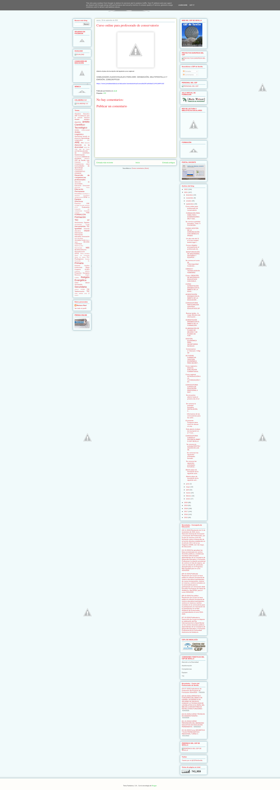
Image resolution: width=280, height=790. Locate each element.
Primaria (79, 263)
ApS (88, 140)
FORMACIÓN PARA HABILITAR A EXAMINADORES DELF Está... (193, 215)
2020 (186, 502)
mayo (188, 487)
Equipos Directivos (79, 200)
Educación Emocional (82, 185)
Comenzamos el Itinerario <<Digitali (193, 351)
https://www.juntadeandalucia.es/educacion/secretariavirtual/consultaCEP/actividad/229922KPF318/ (130, 84)
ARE (104, 93)
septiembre (190, 204)
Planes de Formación (82, 255)
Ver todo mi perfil (80, 308)
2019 (186, 505)
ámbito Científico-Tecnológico (82, 124)
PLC (88, 257)
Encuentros (78, 193)
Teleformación (79, 291)
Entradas (187, 71)
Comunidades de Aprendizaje (82, 167)
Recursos (78, 275)
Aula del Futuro (84, 149)
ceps (87, 160)
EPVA (85, 197)
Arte (82, 143)
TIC (88, 291)
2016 (186, 514)
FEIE (87, 213)
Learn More (182, 5)
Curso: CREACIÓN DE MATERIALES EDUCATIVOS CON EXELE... (192, 278)
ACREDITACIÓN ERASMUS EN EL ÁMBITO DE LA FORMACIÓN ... (192, 322)
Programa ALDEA (82, 269)
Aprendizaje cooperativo (82, 139)
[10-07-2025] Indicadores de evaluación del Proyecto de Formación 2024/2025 (191, 690)
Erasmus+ (78, 203)
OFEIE (77, 253)
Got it (192, 5)
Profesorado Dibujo (82, 267)
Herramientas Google (82, 224)
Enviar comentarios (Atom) (140, 168)
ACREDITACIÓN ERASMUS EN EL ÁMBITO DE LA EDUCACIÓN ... (192, 297)
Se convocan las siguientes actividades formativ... (192, 455)
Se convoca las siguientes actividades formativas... (191, 464)
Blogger (154, 786)
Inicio (138, 163)
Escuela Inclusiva (84, 205)
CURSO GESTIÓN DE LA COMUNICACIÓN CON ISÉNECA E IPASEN (192, 231)
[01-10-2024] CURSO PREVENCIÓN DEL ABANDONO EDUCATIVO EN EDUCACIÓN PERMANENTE (193, 723)
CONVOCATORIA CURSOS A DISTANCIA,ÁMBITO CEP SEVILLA (193, 438)
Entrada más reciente (104, 163)
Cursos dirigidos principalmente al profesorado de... (192, 247)
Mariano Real (82, 305)
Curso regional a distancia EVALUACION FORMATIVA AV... (192, 368)
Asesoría (87, 142)
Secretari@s (78, 284)
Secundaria (81, 286)
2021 (186, 192)
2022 (186, 189)
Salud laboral (82, 282)
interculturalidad (79, 238)
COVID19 (78, 173)
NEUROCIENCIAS (80, 250)
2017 (186, 511)
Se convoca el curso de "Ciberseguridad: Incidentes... (193, 263)
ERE (88, 203)
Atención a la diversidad (82, 146)
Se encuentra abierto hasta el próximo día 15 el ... (192, 397)
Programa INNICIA (82, 271)
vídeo (76, 293)
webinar (81, 293)
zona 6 (76, 295)
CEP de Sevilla (80, 160)
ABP (76, 116)
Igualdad (78, 229)
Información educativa (79, 235)
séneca (77, 289)
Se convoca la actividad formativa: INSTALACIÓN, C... (192, 407)
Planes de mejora (80, 257)
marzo (188, 493)
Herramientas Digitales (82, 222)
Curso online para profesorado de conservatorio (192, 208)
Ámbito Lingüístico (79, 133)
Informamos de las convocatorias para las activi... (193, 416)
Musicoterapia (78, 248)
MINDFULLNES (79, 245)
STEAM (83, 289)
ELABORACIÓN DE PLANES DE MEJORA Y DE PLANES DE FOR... (192, 332)
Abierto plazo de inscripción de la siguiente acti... (192, 478)
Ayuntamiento (78, 156)
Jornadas (78, 240)
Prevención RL (82, 261)
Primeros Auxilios (82, 265)
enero (188, 499)
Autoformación (80, 155)
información (79, 233)
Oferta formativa (85, 253)
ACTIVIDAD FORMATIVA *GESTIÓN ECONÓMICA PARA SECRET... (192, 359)
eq (88, 197)
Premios (87, 259)
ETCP (76, 207)
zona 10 (86, 293)
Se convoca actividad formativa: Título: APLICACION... (193, 223)
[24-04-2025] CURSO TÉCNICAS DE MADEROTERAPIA (193, 715)
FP (88, 220)
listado (83, 240)
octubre (189, 201)
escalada (77, 205)
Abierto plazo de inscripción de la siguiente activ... (192, 471)
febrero (189, 496)
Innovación (85, 236)
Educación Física (82, 187)
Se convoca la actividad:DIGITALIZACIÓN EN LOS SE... (193, 447)
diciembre (189, 195)
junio (188, 484)
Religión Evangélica (82, 279)
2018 (186, 508)
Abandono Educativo (82, 114)
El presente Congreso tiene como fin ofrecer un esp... (192, 423)
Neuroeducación (80, 251)
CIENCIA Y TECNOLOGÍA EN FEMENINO (193, 270)
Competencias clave (82, 164)
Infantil (86, 231)
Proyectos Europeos (82, 273)
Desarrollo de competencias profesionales (82, 177)
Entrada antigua (168, 163)
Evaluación (85, 207)
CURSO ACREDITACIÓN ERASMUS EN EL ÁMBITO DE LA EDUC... (192, 287)
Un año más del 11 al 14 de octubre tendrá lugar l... (192, 240)
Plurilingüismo (79, 259)
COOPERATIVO (80, 171)
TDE (88, 289)
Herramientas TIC (82, 226)
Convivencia (78, 169)
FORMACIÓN (80, 215)
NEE (87, 248)
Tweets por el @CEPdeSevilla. (192, 760)
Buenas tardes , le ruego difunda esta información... (193, 315)
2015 (186, 517)
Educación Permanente (79, 190)
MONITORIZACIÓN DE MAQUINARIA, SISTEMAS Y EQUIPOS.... (193, 254)
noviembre (190, 198)
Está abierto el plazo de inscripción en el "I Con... (193, 431)
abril (187, 490)
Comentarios (189, 75)
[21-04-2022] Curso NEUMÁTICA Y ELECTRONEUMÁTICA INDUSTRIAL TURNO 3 (193, 732)
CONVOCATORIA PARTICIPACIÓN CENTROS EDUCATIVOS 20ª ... (193, 306)
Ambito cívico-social (82, 130)
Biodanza (87, 158)
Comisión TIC (82, 162)
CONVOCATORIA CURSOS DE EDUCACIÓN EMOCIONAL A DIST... (192, 388)
